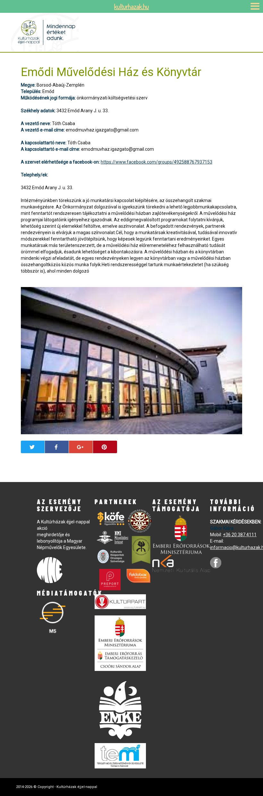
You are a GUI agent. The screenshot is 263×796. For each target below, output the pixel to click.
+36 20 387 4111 (240, 534)
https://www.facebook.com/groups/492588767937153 (156, 162)
